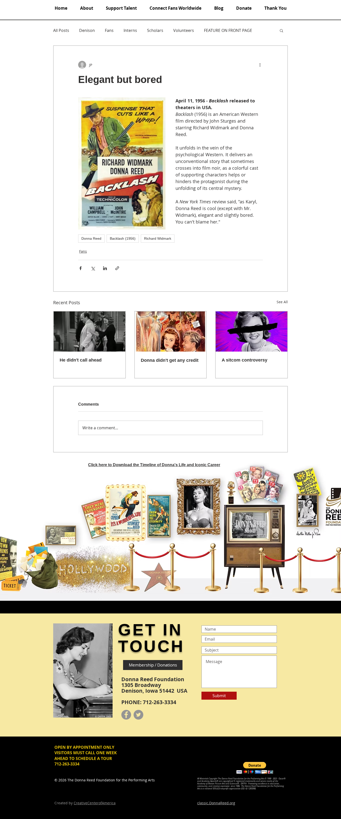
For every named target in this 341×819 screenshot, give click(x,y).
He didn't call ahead (81, 360)
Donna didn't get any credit (169, 360)
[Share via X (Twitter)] (92, 268)
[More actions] (260, 65)
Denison (87, 30)
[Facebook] (126, 715)
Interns (130, 30)
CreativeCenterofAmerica (95, 803)
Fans (109, 30)
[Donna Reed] (251, 331)
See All (282, 301)
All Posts (61, 30)
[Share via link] (117, 268)
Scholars (155, 30)
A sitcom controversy (244, 360)
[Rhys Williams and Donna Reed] (89, 331)
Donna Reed (91, 238)
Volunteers (183, 30)
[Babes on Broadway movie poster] (170, 331)
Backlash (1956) (123, 238)
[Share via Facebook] (80, 268)
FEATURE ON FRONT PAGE (228, 30)
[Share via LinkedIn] (105, 268)
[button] (86, 8)
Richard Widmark (157, 238)
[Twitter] (138, 715)
